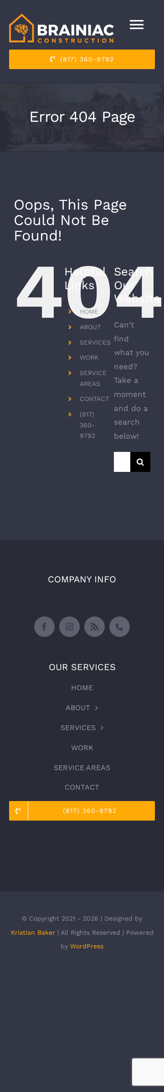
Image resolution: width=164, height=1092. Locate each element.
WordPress (86, 946)
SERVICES (95, 342)
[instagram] (69, 626)
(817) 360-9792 (87, 425)
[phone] (119, 626)
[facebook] (44, 626)
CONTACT (94, 398)
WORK (89, 357)
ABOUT (90, 327)
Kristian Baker (33, 932)
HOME (89, 311)
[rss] (94, 626)
